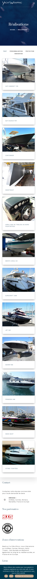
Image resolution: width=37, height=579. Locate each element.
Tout (5, 51)
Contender (9, 155)
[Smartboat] (18, 174)
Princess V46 (10, 399)
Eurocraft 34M (11, 295)
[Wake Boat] (18, 418)
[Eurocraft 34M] (18, 280)
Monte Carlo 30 (11, 261)
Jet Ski (8, 330)
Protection (30, 51)
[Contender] (18, 140)
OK (6, 576)
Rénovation (19, 53)
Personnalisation (16, 51)
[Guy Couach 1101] (18, 105)
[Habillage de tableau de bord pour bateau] (18, 209)
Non (11, 576)
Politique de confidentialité (24, 576)
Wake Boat (9, 434)
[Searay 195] (18, 349)
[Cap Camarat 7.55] (18, 70)
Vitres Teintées (11, 468)
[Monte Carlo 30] (18, 245)
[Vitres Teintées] (18, 453)
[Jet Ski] (18, 314)
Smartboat (9, 190)
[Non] (35, 572)
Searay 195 (9, 365)
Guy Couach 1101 (11, 121)
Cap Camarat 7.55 (11, 86)
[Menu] (34, 3)
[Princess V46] (18, 384)
